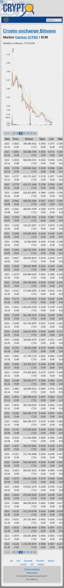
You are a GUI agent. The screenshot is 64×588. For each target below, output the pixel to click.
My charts (40, 560)
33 (31, 133)
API (32, 564)
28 (14, 133)
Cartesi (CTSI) (26, 37)
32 (27, 133)
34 (34, 133)
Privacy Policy (32, 573)
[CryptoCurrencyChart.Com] (17, 9)
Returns (51, 560)
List (11, 560)
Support (41, 564)
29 (17, 133)
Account (23, 564)
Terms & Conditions (32, 569)
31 (24, 133)
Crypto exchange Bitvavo (29, 30)
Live (18, 560)
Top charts (28, 560)
